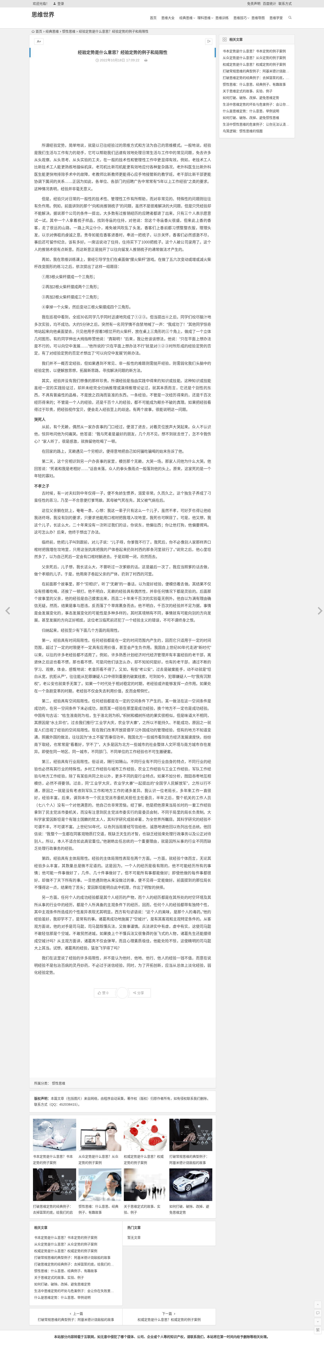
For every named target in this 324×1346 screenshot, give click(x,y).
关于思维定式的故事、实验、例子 (59, 1277)
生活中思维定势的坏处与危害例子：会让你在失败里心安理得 (79, 1291)
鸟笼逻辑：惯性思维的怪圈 (243, 131)
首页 (153, 18)
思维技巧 (240, 18)
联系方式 (285, 3)
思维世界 (43, 14)
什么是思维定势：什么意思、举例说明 (62, 1297)
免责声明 (253, 3)
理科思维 (204, 18)
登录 (60, 3)
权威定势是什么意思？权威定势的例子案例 (65, 1251)
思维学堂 (276, 18)
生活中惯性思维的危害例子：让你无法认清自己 (257, 124)
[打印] (146, 60)
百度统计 (269, 3)
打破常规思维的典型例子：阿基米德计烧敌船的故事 (72, 1257)
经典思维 (186, 18)
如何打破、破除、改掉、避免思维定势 (62, 1284)
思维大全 (168, 18)
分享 (140, 993)
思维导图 (258, 18)
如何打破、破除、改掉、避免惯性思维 (251, 118)
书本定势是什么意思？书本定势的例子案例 (65, 1237)
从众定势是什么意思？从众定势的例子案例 (65, 1244)
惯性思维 (68, 31)
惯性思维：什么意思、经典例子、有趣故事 (65, 1271)
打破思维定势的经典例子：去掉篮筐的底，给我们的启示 (53, 1212)
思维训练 (222, 18)
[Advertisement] (123, 102)
